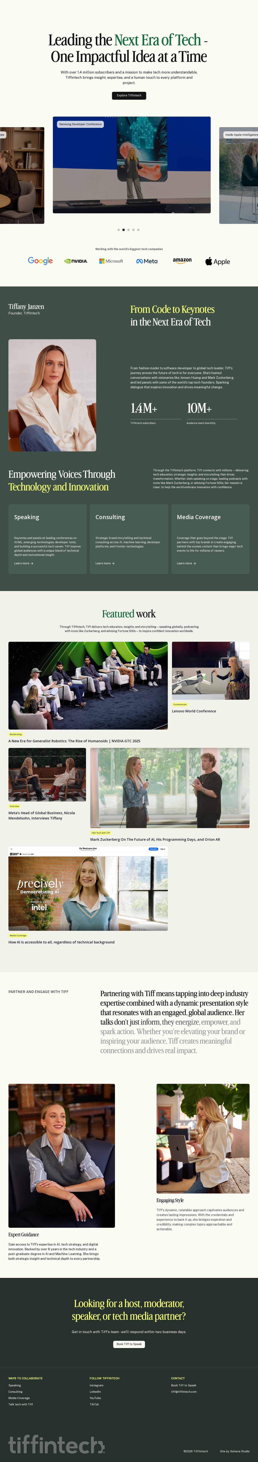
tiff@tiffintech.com (184, 1391)
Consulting (15, 1391)
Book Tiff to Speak (183, 1385)
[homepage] (56, 1444)
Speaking (14, 1385)
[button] (118, 230)
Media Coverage (19, 1398)
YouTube (95, 1398)
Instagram (96, 1385)
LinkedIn (95, 1391)
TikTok (94, 1404)
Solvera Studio (240, 1451)
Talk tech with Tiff (20, 1404)
